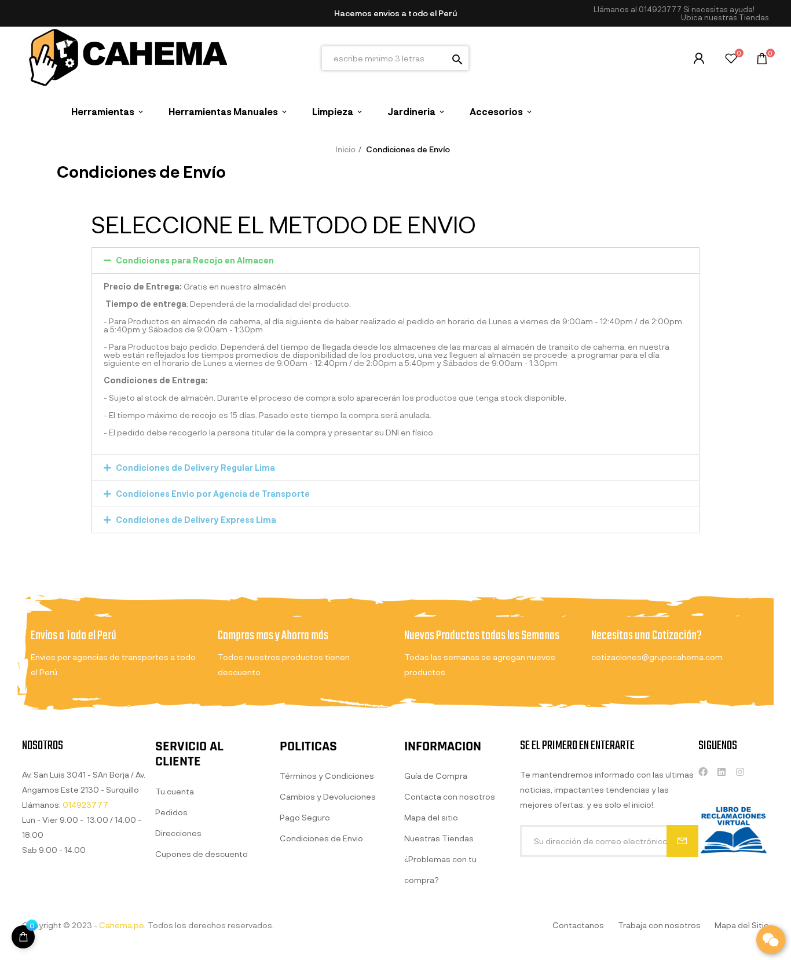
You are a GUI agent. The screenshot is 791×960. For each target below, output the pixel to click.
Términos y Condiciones (327, 776)
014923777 (660, 9)
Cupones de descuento (201, 854)
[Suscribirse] (682, 841)
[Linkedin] (721, 771)
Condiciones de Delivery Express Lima (196, 520)
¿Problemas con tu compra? (440, 869)
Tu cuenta (174, 791)
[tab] (395, 260)
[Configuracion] (699, 58)
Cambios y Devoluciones (328, 796)
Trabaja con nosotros (659, 925)
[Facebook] (703, 771)
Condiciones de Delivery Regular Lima (195, 467)
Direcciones (178, 833)
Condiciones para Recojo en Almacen (195, 260)
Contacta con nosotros (449, 796)
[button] (725, 17)
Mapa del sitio (431, 817)
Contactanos (578, 925)
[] (23, 936)
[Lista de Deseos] (731, 60)
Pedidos (171, 812)
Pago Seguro (305, 817)
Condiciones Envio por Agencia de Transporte (213, 494)
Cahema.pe (121, 925)
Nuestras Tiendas (439, 838)
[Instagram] (740, 771)
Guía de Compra (435, 776)
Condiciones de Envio (321, 838)
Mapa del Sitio (742, 925)
